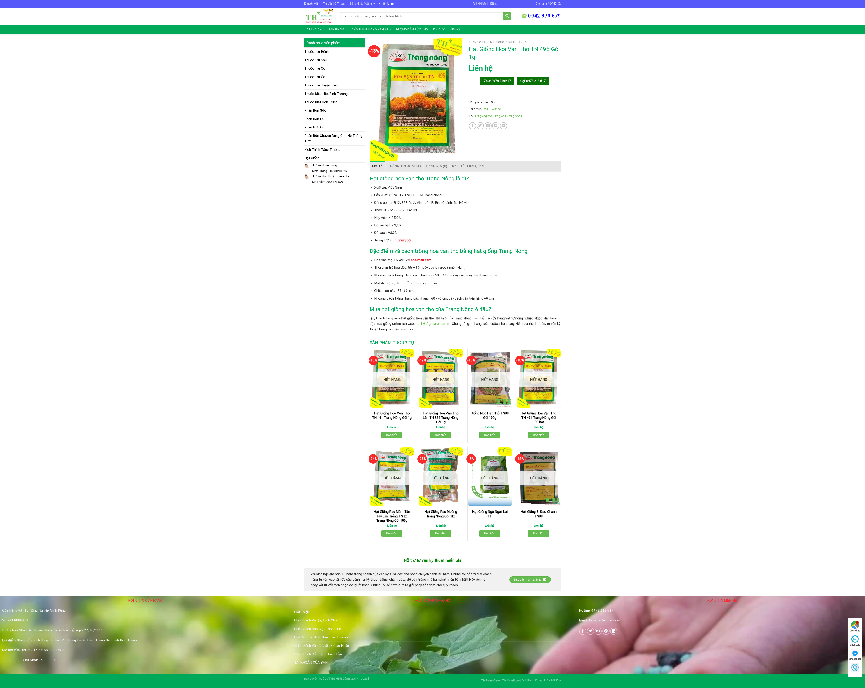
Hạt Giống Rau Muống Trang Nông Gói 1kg (441, 514)
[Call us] (388, 3)
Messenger (855, 659)
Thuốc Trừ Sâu (315, 60)
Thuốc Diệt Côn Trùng (320, 102)
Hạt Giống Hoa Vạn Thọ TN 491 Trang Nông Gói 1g (392, 415)
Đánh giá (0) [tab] (436, 166)
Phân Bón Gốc (315, 110)
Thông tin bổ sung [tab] (404, 166)
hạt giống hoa (483, 116)
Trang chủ (315, 29)
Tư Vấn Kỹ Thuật (334, 3)
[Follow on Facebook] (380, 3)
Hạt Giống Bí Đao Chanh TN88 (539, 514)
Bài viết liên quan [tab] (468, 166)
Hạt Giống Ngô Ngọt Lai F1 (490, 514)
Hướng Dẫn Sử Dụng (412, 29)
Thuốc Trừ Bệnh (316, 52)
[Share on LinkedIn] (503, 125)
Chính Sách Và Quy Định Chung (317, 620)
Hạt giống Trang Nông (508, 116)
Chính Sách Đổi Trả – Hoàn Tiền (318, 654)
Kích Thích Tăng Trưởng (322, 150)
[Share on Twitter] (480, 125)
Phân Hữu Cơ (314, 127)
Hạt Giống (311, 158)
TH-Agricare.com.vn (435, 324)
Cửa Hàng (855, 630)
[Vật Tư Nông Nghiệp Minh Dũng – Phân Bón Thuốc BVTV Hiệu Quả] (318, 16)
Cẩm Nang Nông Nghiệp (370, 29)
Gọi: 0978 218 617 (533, 81)
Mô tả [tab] (377, 166)
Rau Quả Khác (518, 42)
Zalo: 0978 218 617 (497, 81)
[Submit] (507, 16)
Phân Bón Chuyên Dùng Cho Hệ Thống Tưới (333, 138)
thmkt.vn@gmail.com (604, 620)
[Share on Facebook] (472, 125)
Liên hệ (455, 29)
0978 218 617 (602, 610)
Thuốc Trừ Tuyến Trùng (321, 85)
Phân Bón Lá (314, 119)
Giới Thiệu (301, 612)
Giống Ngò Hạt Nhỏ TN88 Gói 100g (490, 415)
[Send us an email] (384, 3)
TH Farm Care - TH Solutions (500, 680)
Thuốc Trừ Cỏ (314, 69)
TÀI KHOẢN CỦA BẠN (311, 662)
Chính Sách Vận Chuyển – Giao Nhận (321, 646)
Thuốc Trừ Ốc (314, 77)
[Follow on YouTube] (392, 3)
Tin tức (438, 29)
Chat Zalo (855, 645)
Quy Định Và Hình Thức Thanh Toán (321, 637)
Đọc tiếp (392, 435)
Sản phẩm (336, 29)
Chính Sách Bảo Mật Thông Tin (317, 629)
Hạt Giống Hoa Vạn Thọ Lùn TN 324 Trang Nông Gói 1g (441, 417)
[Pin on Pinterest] (495, 125)
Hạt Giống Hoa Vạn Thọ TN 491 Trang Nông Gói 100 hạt (538, 417)
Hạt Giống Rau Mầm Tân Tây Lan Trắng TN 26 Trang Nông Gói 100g (392, 516)
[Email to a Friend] (488, 125)
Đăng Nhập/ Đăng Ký (363, 3)
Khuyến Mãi (311, 3)
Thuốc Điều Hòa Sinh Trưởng (326, 94)
